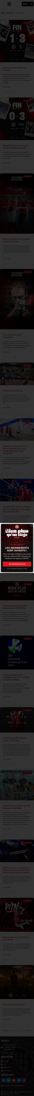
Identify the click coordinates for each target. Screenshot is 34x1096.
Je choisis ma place (17, 564)
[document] (17, 548)
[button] (31, 525)
